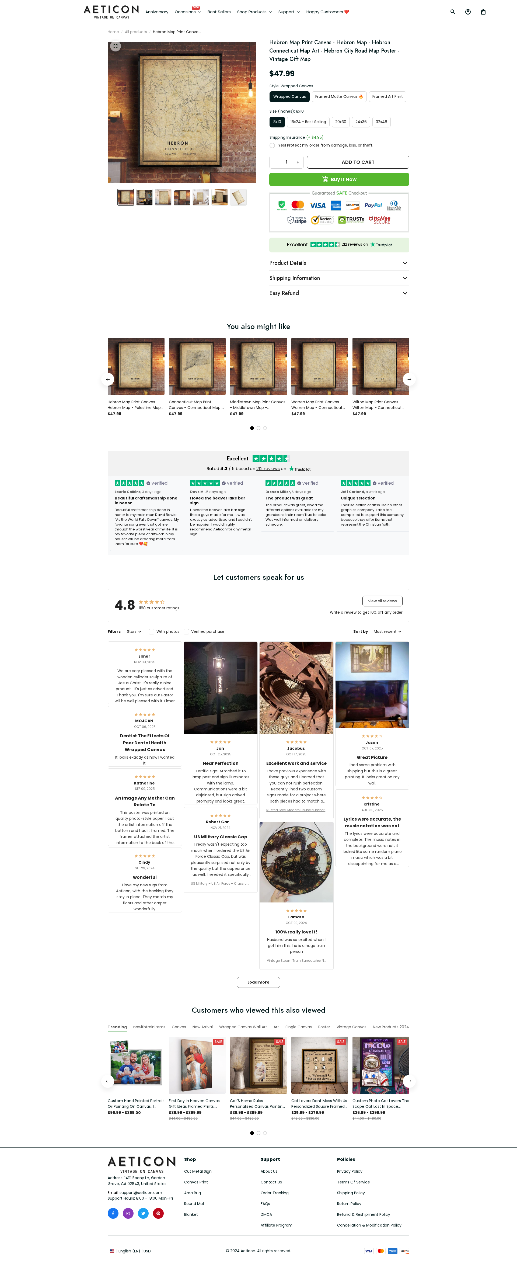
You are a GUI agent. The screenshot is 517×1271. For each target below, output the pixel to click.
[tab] (252, 428)
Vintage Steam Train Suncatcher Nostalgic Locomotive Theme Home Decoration (296, 960)
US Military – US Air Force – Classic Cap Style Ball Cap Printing (220, 883)
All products (136, 31)
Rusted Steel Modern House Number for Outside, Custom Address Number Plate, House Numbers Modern (296, 810)
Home (113, 31)
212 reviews (268, 469)
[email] (141, 1193)
